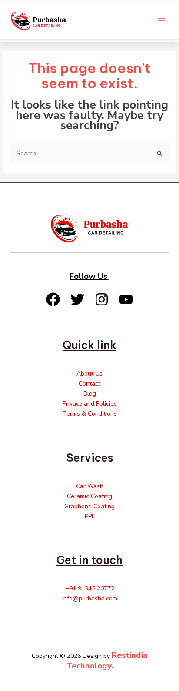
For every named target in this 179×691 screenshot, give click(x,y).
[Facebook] (53, 299)
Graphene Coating (89, 506)
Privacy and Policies (90, 403)
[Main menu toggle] (161, 21)
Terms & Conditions (90, 413)
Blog (89, 393)
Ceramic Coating (89, 496)
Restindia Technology (107, 660)
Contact (89, 383)
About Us (89, 373)
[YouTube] (126, 299)
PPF (90, 516)
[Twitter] (77, 299)
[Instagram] (102, 299)
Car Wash (89, 486)
